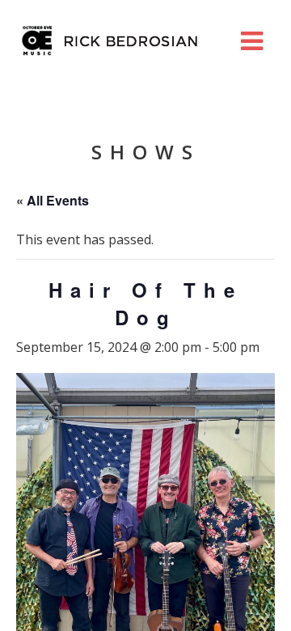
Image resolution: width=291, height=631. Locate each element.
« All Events (52, 200)
